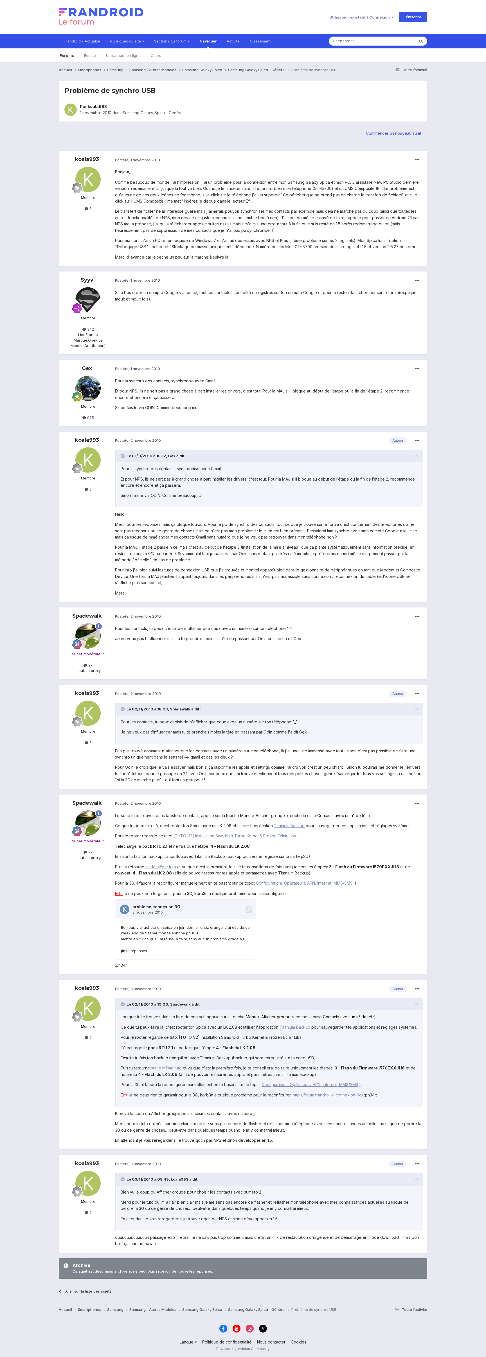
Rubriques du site (126, 41)
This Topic (398, 41)
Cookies (298, 1342)
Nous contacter (271, 1342)
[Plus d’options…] (417, 159)
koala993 (97, 106)
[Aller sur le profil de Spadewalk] (88, 636)
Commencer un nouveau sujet (393, 133)
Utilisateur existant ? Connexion (360, 17)
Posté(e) (137, 160)
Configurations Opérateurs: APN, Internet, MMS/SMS (304, 883)
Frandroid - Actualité (82, 41)
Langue (187, 1342)
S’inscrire (413, 17)
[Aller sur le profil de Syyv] (88, 300)
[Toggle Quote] (123, 456)
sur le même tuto (160, 866)
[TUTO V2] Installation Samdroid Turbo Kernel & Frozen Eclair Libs (234, 835)
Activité (233, 41)
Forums (67, 55)
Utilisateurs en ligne (123, 55)
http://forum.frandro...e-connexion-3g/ (328, 1095)
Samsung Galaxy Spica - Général (153, 112)
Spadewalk (87, 616)
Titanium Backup (289, 825)
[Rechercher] (421, 41)
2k (90, 665)
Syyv (87, 280)
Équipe (90, 55)
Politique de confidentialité (227, 1342)
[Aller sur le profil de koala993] (70, 110)
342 (90, 329)
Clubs (156, 55)
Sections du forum (171, 41)
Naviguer (208, 41)
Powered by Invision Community (243, 1349)
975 (90, 417)
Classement (260, 41)
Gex (87, 368)
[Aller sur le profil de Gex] (88, 388)
